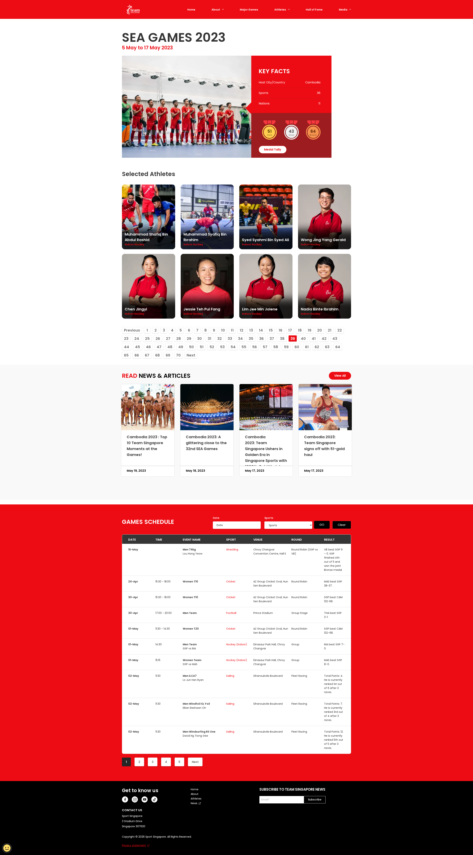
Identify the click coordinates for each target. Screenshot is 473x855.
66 (137, 355)
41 (314, 338)
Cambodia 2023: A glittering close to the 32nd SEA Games (206, 442)
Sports (268, 518)
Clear (342, 525)
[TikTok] (154, 799)
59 (286, 346)
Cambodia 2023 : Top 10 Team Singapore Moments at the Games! (147, 445)
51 (202, 346)
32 (219, 338)
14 (261, 330)
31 (209, 338)
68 (157, 355)
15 (271, 330)
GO (321, 525)
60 (297, 346)
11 (232, 330)
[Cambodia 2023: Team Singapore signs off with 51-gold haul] (325, 407)
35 (251, 338)
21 (329, 330)
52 (212, 346)
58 (275, 346)
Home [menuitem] (194, 789)
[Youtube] (145, 799)
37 (272, 338)
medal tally (272, 149)
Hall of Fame (314, 9)
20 (319, 330)
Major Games (249, 9)
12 (241, 330)
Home (191, 9)
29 (189, 338)
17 (290, 330)
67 (147, 355)
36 (261, 338)
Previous (132, 330)
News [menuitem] (194, 803)
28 (178, 338)
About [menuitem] (194, 794)
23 (126, 338)
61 (307, 346)
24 (136, 338)
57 (265, 346)
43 (334, 338)
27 (168, 338)
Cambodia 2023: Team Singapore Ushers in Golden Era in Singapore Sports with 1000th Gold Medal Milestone (266, 454)
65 (126, 355)
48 (169, 346)
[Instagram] (135, 799)
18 (300, 330)
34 (240, 338)
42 (324, 338)
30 (199, 338)
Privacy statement (134, 845)
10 (223, 330)
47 (159, 346)
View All (340, 376)
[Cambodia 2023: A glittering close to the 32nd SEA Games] (207, 407)
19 (309, 330)
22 (339, 330)
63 (327, 346)
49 (180, 346)
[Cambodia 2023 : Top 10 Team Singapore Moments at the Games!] (147, 407)
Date (216, 518)
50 (191, 346)
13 (251, 330)
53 (222, 346)
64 (337, 346)
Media (343, 9)
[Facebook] (125, 799)
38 (282, 338)
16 (280, 330)
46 (148, 346)
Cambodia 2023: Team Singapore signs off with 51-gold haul (324, 445)
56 (254, 346)
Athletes (280, 9)
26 (158, 338)
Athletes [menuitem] (196, 798)
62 (317, 346)
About (216, 9)
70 (178, 355)
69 (168, 355)
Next (191, 355)
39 (292, 338)
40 (303, 338)
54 (233, 346)
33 (230, 338)
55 (243, 346)
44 (126, 346)
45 (137, 346)
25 (147, 338)
